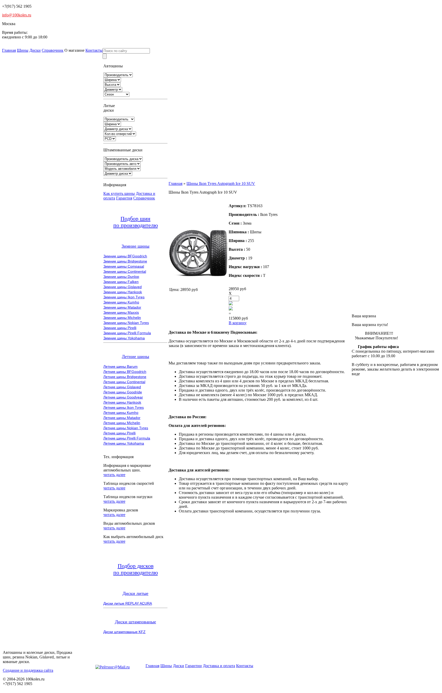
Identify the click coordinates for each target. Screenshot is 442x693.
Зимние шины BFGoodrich (125, 256)
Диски (35, 50)
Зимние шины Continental (124, 271)
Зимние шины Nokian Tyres (126, 323)
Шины (22, 50)
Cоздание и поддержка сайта (28, 670)
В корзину (238, 323)
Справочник (52, 50)
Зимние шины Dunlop (121, 277)
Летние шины (135, 356)
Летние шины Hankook (122, 402)
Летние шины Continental (124, 382)
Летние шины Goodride (122, 392)
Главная (9, 50)
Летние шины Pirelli (119, 433)
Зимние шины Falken (121, 282)
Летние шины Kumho (120, 413)
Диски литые (135, 593)
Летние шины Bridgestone (124, 377)
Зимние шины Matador (122, 307)
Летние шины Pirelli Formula (126, 438)
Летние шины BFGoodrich (124, 372)
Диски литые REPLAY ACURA (127, 603)
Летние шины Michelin (121, 423)
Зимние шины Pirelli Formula (127, 333)
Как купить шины (119, 193)
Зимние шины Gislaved (122, 287)
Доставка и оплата (219, 666)
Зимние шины (135, 246)
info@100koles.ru (16, 15)
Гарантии (193, 666)
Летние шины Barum (120, 366)
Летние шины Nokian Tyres (125, 428)
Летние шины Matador (121, 418)
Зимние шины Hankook (122, 292)
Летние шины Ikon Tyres (123, 407)
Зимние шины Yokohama (124, 338)
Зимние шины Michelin (122, 318)
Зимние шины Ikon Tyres (124, 297)
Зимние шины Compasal (123, 266)
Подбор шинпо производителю (135, 221)
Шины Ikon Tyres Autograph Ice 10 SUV (220, 183)
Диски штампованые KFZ (124, 632)
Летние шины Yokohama (123, 443)
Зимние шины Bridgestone (125, 261)
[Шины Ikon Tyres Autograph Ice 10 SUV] (198, 281)
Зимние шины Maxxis (121, 312)
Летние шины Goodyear (123, 397)
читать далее (114, 474)
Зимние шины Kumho (121, 302)
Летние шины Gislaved (122, 387)
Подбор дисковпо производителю (135, 569)
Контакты (94, 50)
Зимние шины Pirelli (119, 328)
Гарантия (124, 198)
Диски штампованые (135, 621)
